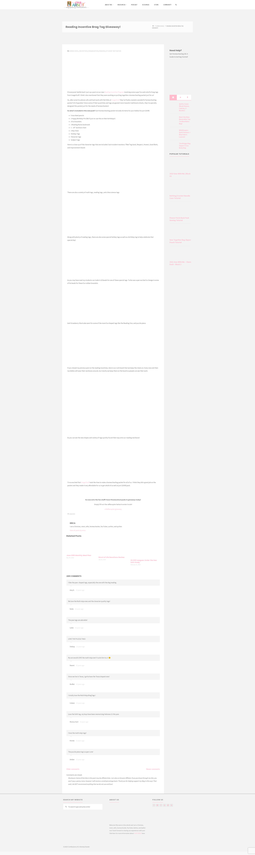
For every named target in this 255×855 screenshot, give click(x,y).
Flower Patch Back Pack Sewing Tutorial (179, 219)
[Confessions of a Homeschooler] (76, 5)
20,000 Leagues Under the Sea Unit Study (143, 561)
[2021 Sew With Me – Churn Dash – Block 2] (180, 254)
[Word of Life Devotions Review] (113, 547)
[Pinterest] (160, 805)
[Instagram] (157, 805)
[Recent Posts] (173, 97)
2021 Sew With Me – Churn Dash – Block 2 (180, 263)
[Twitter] (168, 805)
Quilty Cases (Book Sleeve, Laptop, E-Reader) (184, 107)
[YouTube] (164, 805)
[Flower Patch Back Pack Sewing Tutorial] (180, 210)
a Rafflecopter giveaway (113, 509)
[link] (176, 5)
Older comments (72, 769)
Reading (102, 51)
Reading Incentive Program (114, 92)
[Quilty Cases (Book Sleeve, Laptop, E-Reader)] (174, 106)
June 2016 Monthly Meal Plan (78, 555)
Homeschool (160, 26)
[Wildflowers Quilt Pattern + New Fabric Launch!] (174, 133)
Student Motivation (113, 51)
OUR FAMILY (138, 833)
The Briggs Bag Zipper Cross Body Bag (184, 145)
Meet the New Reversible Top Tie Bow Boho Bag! (184, 120)
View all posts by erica (77, 530)
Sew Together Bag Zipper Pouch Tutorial (180, 241)
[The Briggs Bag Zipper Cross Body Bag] (174, 146)
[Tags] (187, 97)
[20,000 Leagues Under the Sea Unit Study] (145, 548)
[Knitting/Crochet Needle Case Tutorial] (180, 188)
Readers (72, 514)
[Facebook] (153, 805)
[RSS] (171, 805)
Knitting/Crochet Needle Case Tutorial (180, 197)
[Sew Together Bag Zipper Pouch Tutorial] (180, 232)
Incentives (83, 51)
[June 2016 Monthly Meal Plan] (81, 546)
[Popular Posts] (180, 97)
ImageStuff (115, 100)
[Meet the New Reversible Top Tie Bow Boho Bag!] (174, 119)
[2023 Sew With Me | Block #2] (180, 165)
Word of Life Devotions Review (111, 557)
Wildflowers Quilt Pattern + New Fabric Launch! (185, 133)
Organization (93, 51)
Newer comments (153, 769)
